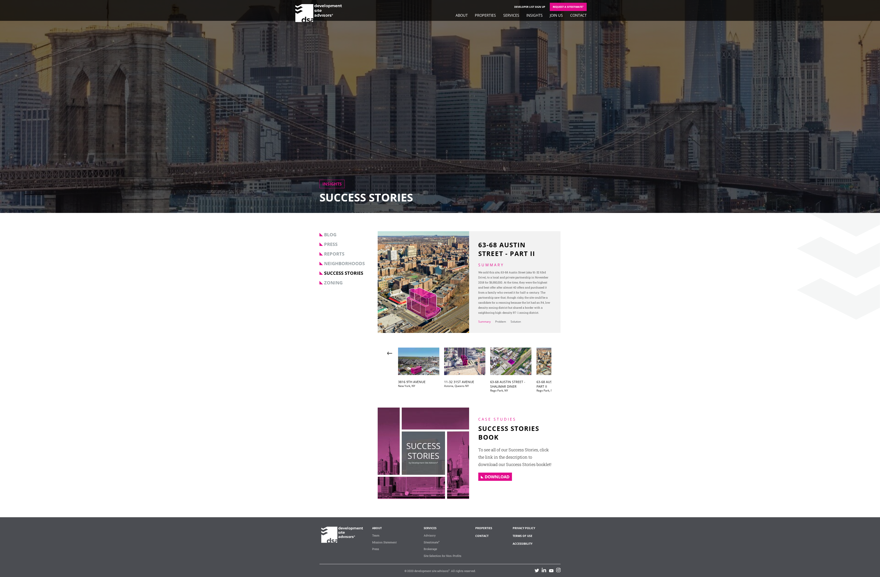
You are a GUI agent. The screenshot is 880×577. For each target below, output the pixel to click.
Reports (334, 254)
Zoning (333, 283)
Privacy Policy (524, 528)
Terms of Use (522, 536)
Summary (484, 322)
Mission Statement (384, 542)
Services (511, 15)
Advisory (430, 535)
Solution (516, 322)
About (462, 15)
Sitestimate (432, 542)
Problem (500, 322)
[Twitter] (537, 570)
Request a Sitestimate (568, 6)
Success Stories (343, 273)
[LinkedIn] (544, 570)
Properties (485, 15)
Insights (534, 15)
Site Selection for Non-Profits (442, 556)
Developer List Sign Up (529, 6)
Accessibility (522, 544)
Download (497, 476)
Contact (578, 15)
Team (376, 535)
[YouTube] (551, 570)
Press (331, 244)
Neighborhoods (344, 263)
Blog (330, 234)
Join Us (556, 15)
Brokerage (430, 549)
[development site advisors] (341, 541)
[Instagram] (558, 570)
